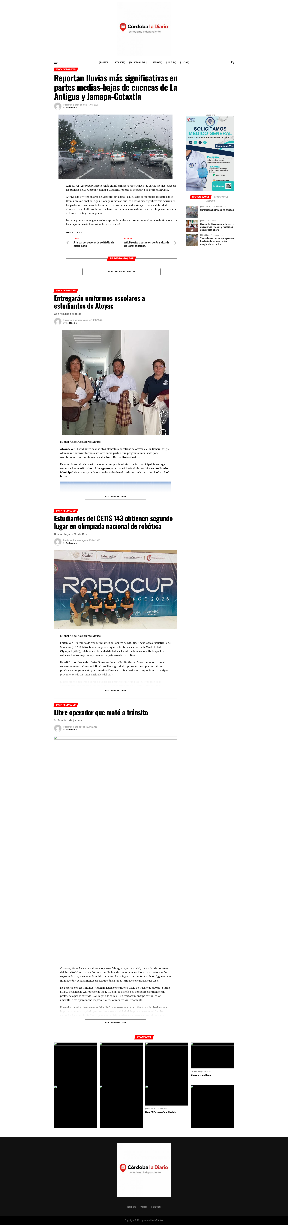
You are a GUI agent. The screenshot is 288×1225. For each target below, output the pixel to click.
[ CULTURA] (171, 62)
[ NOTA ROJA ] (119, 62)
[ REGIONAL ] (157, 62)
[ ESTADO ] (184, 62)
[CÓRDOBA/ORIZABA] (138, 62)
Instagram (156, 1207)
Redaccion (71, 107)
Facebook (131, 1207)
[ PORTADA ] (104, 62)
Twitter (143, 1207)
